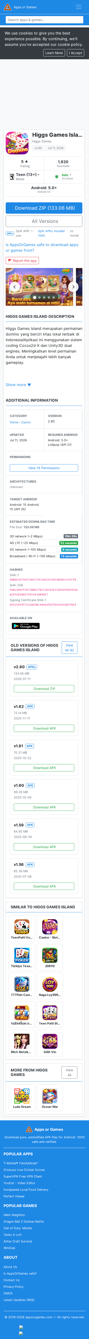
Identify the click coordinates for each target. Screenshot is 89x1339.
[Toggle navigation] (78, 7)
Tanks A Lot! (13, 1235)
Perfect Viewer (14, 1196)
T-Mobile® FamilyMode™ (21, 1163)
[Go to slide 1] (34, 297)
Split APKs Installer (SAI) (51, 233)
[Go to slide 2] (39, 297)
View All (69, 1072)
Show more (16, 384)
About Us (10, 1267)
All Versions (45, 221)
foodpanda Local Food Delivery (26, 1189)
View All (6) (69, 647)
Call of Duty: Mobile (18, 1228)
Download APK (44, 728)
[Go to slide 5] (53, 297)
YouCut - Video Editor (19, 1183)
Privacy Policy (13, 1286)
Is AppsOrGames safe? (20, 1273)
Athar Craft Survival (18, 1241)
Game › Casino (20, 422)
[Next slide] (73, 287)
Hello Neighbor (14, 1215)
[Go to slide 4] (49, 297)
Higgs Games (42, 141)
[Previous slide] (14, 287)
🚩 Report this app (22, 261)
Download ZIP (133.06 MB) (45, 208)
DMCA (8, 1293)
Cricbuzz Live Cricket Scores (24, 1170)
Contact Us (12, 1280)
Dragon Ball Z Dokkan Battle (24, 1221)
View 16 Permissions (44, 468)
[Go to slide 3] (44, 297)
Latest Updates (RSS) (19, 1300)
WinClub (9, 1248)
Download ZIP (44, 689)
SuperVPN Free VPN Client (23, 1176)
